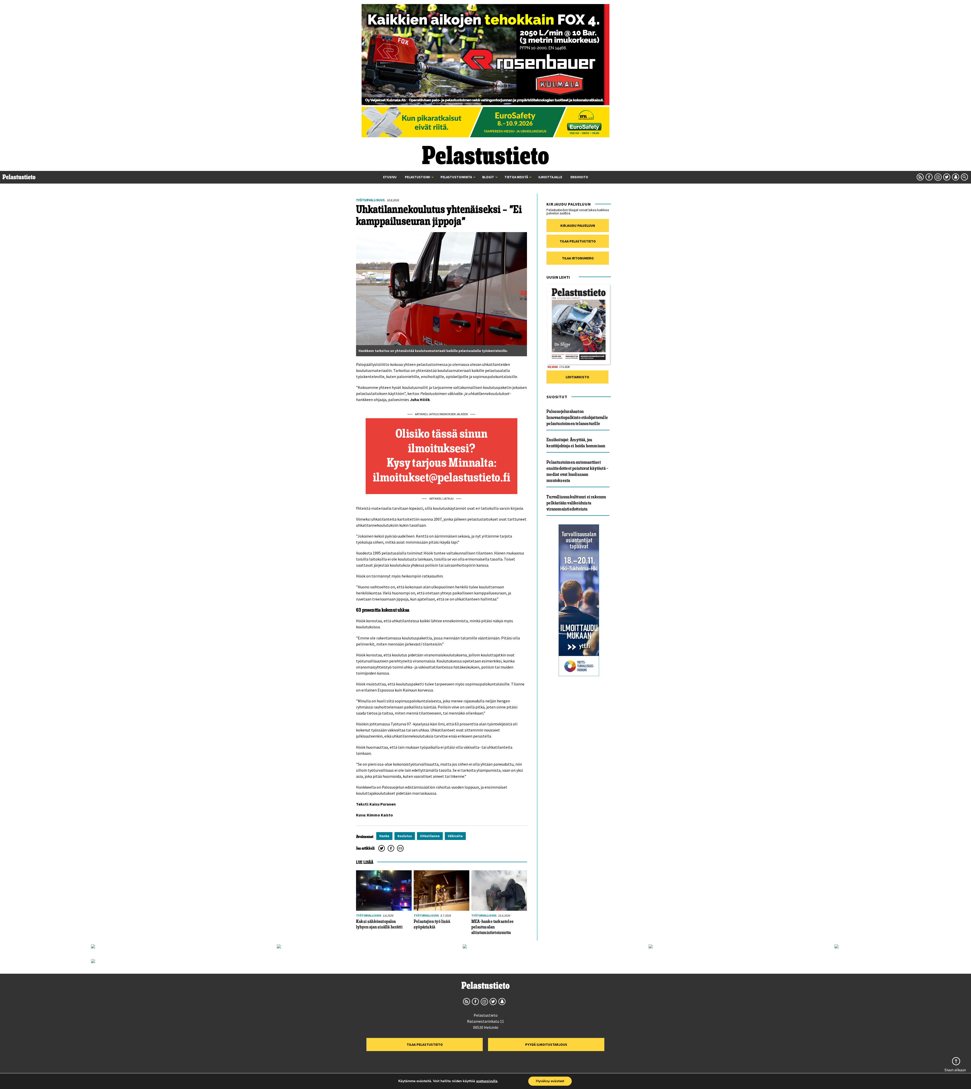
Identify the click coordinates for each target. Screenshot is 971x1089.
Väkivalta (455, 836)
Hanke (384, 836)
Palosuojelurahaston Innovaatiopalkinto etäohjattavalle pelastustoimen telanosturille (577, 417)
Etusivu (389, 177)
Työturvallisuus (370, 200)
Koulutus (405, 836)
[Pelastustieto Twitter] (946, 177)
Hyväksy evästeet (550, 1081)
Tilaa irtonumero (578, 258)
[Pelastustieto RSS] (920, 177)
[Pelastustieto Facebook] (929, 177)
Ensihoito (579, 177)
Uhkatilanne (430, 836)
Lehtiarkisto (577, 377)
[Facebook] (391, 848)
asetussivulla (486, 1081)
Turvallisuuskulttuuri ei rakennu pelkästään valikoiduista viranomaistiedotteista (576, 503)
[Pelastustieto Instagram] (937, 177)
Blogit (488, 177)
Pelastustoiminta (456, 177)
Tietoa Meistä (516, 177)
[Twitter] (381, 848)
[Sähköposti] (400, 848)
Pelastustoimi (417, 177)
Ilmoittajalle (550, 177)
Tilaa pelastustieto (578, 241)
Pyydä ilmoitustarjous (546, 1044)
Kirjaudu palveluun (577, 225)
